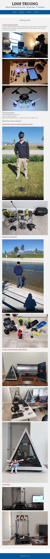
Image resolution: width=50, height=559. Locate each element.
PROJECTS (21, 12)
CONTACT (36, 12)
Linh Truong (25, 3)
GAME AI (29, 12)
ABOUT (14, 12)
